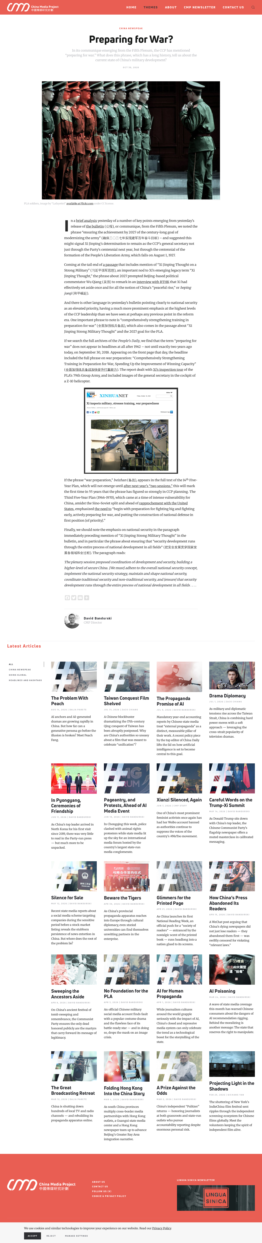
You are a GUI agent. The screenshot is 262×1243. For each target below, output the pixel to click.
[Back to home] (34, 7)
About (171, 7)
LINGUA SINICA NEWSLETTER (196, 1180)
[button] (253, 7)
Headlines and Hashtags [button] (25, 680)
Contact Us (233, 7)
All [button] (11, 664)
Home (131, 7)
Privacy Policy (161, 1228)
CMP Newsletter (200, 7)
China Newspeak (131, 28)
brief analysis (86, 221)
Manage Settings (76, 1235)
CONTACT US (100, 1186)
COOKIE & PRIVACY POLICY (109, 1196)
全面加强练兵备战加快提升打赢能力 (91, 370)
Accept (32, 1235)
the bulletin (95, 226)
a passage (110, 265)
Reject (51, 1235)
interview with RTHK (153, 282)
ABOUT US (98, 1181)
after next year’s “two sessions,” (148, 486)
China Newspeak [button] (20, 669)
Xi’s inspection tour (168, 370)
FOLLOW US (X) (102, 1191)
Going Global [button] (18, 675)
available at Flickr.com (79, 203)
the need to (103, 509)
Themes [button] (151, 7)
